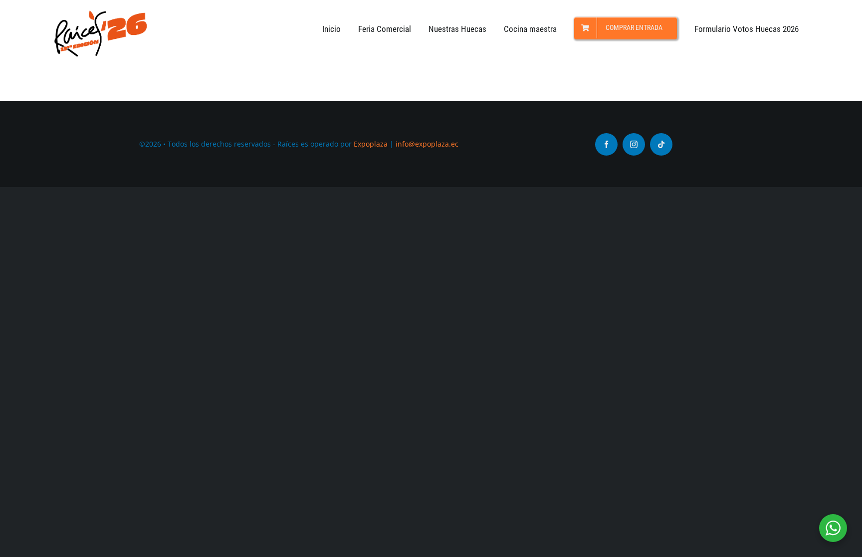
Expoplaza (371, 144)
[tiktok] (661, 144)
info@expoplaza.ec (427, 144)
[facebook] (606, 144)
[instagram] (634, 144)
